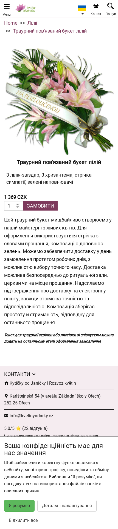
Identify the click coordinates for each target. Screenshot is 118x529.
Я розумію (19, 505)
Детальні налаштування (67, 505)
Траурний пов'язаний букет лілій (50, 31)
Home (11, 23)
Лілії (32, 23)
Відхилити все (23, 520)
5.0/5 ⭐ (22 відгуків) (26, 428)
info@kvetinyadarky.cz (31, 415)
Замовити (40, 206)
